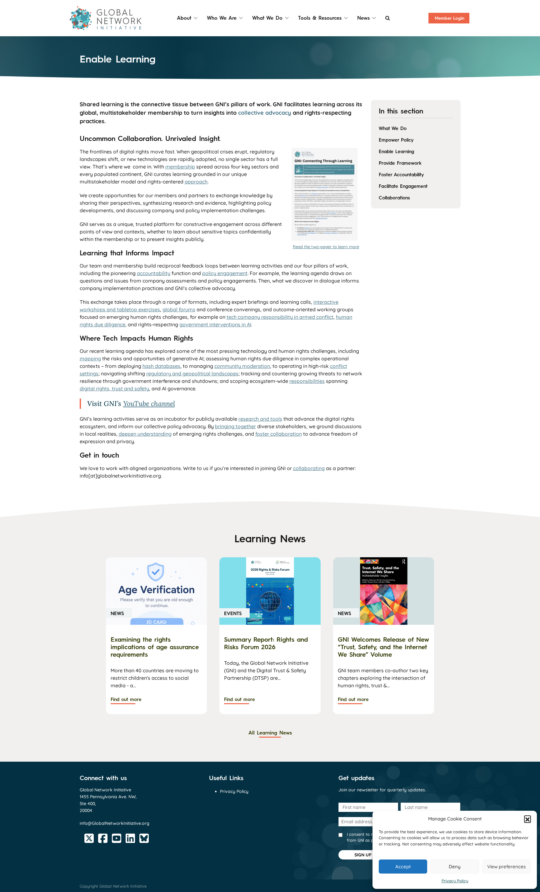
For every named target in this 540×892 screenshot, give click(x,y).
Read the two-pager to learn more (326, 246)
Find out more (126, 699)
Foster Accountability (401, 175)
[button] (527, 819)
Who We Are (222, 18)
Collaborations (394, 198)
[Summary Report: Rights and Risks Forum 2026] (269, 590)
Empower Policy (396, 140)
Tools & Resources (320, 18)
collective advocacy (264, 112)
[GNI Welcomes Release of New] (383, 590)
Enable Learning (396, 151)
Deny (455, 866)
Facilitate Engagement (403, 186)
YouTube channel (149, 403)
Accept (403, 866)
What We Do (267, 18)
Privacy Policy (455, 880)
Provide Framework (400, 163)
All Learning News (270, 733)
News (363, 18)
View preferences (506, 866)
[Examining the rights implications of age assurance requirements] (156, 590)
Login (449, 18)
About (184, 18)
